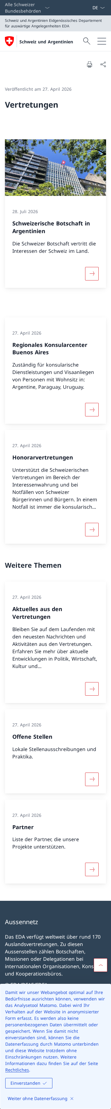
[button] (100, 965)
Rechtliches (17, 1070)
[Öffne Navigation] (101, 41)
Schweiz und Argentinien (46, 42)
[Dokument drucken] (89, 64)
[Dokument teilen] (103, 64)
